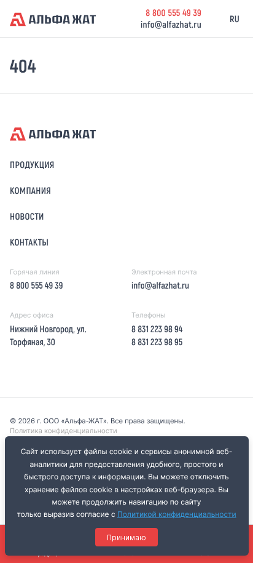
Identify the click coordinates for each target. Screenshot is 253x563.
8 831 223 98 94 (156, 328)
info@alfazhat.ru (171, 24)
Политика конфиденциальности (63, 430)
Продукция (32, 164)
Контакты (29, 241)
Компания (30, 190)
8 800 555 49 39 (173, 12)
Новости (27, 216)
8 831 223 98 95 (156, 341)
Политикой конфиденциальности (176, 514)
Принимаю (126, 537)
